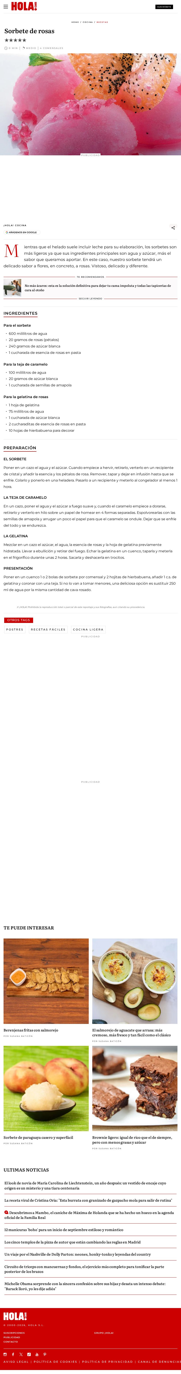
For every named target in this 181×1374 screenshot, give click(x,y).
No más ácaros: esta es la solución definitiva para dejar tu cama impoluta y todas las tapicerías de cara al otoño (98, 287)
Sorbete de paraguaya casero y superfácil (38, 1137)
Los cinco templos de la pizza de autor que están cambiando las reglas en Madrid (72, 1242)
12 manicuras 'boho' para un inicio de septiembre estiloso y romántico (63, 1229)
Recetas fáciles (48, 629)
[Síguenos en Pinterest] (45, 1354)
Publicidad (12, 1337)
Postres (14, 629)
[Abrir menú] (6, 6)
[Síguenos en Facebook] (13, 1354)
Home (75, 22)
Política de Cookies (55, 1361)
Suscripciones (14, 1333)
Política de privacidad (107, 1361)
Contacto (11, 1341)
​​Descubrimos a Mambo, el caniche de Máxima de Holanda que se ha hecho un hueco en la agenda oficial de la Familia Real (89, 1215)
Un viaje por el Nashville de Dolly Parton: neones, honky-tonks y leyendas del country (77, 1254)
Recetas (102, 22)
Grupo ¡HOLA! (104, 1333)
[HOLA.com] (90, 1316)
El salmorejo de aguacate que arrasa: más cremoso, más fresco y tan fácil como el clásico (131, 1032)
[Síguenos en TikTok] (29, 1354)
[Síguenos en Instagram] (6, 1354)
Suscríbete (164, 7)
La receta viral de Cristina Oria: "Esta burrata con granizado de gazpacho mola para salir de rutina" (88, 1200)
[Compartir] (173, 228)
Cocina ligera (88, 629)
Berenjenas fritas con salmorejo (31, 1030)
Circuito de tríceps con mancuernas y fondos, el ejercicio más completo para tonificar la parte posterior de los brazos (84, 1269)
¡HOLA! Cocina (15, 225)
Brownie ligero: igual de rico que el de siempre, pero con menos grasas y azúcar (132, 1140)
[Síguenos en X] (21, 1354)
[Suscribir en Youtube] (37, 1354)
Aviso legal (16, 1361)
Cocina (88, 22)
